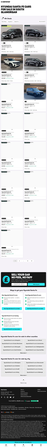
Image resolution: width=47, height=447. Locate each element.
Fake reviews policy (38, 407)
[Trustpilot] (31, 401)
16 (27, 260)
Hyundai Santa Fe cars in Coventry (35, 369)
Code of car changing (22, 409)
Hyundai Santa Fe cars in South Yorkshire (12, 350)
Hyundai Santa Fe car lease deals (12, 329)
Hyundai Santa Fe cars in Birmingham (12, 362)
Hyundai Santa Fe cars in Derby (12, 372)
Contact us (23, 391)
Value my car (36, 284)
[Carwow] (5, 2)
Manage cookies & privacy (13, 407)
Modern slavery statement (5, 409)
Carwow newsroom (24, 394)
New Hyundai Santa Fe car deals (12, 308)
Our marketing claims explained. (7, 419)
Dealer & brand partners (42, 391)
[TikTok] (13, 397)
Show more (23, 353)
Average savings (4, 421)
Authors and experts (24, 392)
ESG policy (27, 407)
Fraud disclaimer (21, 407)
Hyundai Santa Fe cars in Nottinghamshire (35, 346)
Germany (7, 412)
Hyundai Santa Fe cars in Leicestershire (35, 343)
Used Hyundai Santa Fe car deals (35, 308)
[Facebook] (2, 397)
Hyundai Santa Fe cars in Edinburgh (35, 372)
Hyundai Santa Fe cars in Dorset (35, 340)
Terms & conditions (4, 407)
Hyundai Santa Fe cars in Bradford (12, 365)
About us (22, 389)
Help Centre (4, 389)
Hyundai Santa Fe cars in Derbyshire (12, 340)
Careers (39, 389)
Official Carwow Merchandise (26, 396)
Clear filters (4, 21)
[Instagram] (7, 397)
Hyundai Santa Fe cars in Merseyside (12, 346)
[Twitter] (5, 397)
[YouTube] (10, 397)
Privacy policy (31, 407)
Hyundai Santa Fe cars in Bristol (35, 365)
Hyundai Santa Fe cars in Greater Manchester (12, 343)
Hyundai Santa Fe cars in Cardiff (12, 369)
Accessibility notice (14, 409)
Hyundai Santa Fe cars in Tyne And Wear (35, 350)
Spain (13, 412)
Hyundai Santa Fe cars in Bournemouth (34, 362)
